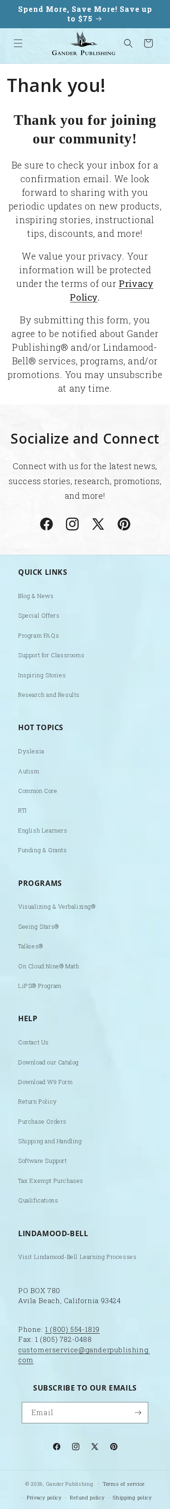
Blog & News (36, 596)
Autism (28, 771)
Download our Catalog (48, 1062)
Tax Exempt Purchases (50, 1181)
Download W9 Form (45, 1082)
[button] (18, 43)
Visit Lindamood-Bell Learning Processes (77, 1257)
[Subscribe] (138, 1412)
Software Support (42, 1160)
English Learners (43, 830)
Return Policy (37, 1101)
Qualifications (38, 1200)
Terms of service (124, 1483)
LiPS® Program (40, 986)
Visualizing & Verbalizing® (57, 906)
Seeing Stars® (38, 926)
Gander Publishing (69, 1483)
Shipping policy (132, 1497)
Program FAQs (38, 635)
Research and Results (49, 695)
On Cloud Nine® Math (48, 966)
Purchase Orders (42, 1121)
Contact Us (33, 1042)
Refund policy (87, 1497)
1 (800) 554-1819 (72, 1329)
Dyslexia (31, 751)
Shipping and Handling (50, 1141)
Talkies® (30, 946)
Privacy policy (44, 1497)
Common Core (38, 791)
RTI (22, 810)
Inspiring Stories (42, 675)
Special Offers (38, 615)
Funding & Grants (42, 850)
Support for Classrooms (51, 655)
